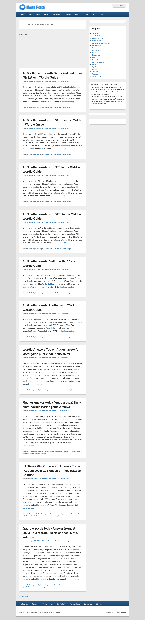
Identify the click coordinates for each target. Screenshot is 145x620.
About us (24, 604)
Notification (96, 60)
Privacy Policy (56, 612)
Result (46, 14)
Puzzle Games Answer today (59, 452)
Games (77, 14)
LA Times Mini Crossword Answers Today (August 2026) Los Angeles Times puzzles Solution (52, 470)
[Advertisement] (52, 52)
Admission (95, 33)
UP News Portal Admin (49, 81)
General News (34, 14)
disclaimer (94, 104)
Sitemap (99, 604)
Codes (86, 14)
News (94, 57)
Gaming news (33, 390)
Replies (71, 390)
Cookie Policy (61, 604)
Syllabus (95, 69)
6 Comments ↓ (63, 358)
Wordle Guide (47, 284)
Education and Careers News (101, 43)
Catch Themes (121, 612)
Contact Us (104, 14)
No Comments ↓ (63, 81)
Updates (36, 107)
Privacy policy (48, 604)
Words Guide (96, 76)
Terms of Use (75, 604)
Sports (94, 67)
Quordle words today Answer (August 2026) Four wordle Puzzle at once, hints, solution (50, 532)
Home (23, 14)
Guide (31, 107)
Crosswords (56, 14)
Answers (68, 14)
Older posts (23, 596)
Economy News (97, 41)
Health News (96, 55)
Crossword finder (34, 514)
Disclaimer (35, 604)
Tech (94, 14)
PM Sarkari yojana (98, 62)
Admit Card (96, 36)
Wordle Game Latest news (53, 107)
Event (94, 48)
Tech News (96, 71)
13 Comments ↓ (63, 411)
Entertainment (97, 45)
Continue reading (68, 101)
